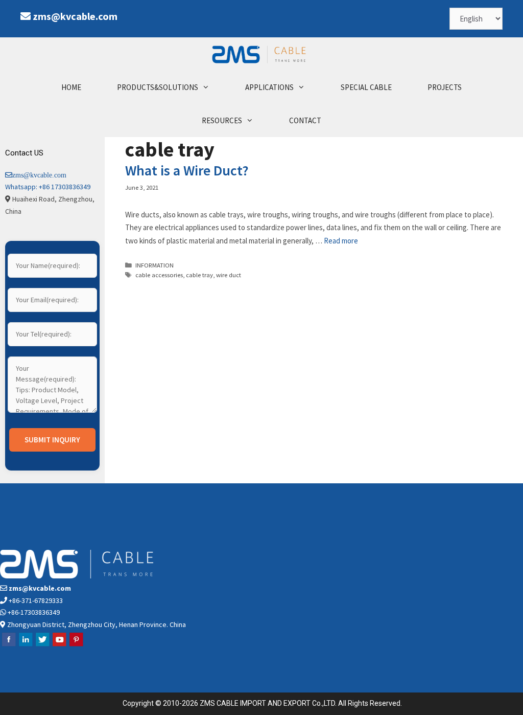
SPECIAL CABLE (366, 87)
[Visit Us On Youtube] (59, 645)
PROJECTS (444, 87)
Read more (341, 240)
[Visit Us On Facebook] (8, 645)
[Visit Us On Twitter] (42, 645)
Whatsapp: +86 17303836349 (47, 186)
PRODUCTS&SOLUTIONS (157, 87)
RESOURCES (222, 120)
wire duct (228, 275)
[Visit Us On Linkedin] (25, 645)
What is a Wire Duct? (187, 170)
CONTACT (305, 120)
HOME (71, 87)
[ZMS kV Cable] (261, 54)
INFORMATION (154, 265)
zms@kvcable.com (75, 16)
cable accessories (159, 275)
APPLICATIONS (269, 87)
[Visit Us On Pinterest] (75, 645)
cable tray (199, 275)
